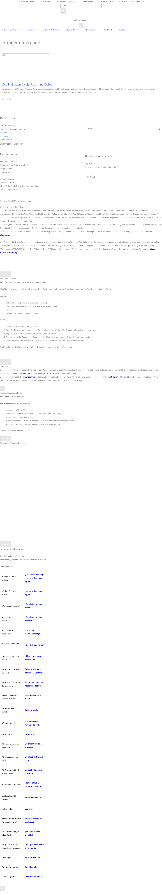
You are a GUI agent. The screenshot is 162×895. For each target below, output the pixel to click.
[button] (35, 2)
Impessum (4, 136)
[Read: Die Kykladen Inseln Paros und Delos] (25, 66)
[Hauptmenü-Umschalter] (81, 25)
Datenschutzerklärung (8, 126)
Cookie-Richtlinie (6, 140)
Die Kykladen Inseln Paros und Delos (27, 84)
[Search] (63, 11)
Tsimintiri (26, 373)
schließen (5, 439)
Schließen (5, 274)
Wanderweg (5, 235)
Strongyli (115, 377)
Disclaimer (4, 133)
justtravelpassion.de (81, 20)
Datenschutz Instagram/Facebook (12, 129)
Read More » (7, 99)
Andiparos (30, 377)
